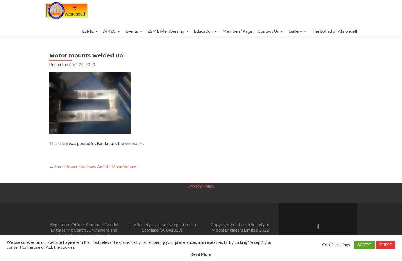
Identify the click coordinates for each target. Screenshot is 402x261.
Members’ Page (237, 31)
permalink (134, 143)
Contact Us (268, 31)
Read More (201, 254)
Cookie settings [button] (336, 244)
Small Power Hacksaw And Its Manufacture (92, 166)
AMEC (109, 31)
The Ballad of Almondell (334, 31)
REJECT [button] (385, 244)
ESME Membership (166, 31)
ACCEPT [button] (364, 244)
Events (132, 31)
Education (203, 31)
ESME (88, 31)
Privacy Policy (201, 185)
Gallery (295, 31)
